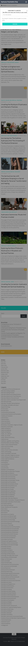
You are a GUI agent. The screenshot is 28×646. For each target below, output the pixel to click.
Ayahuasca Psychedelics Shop (9, 2)
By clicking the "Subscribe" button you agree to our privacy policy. (14, 19)
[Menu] (26, 2)
